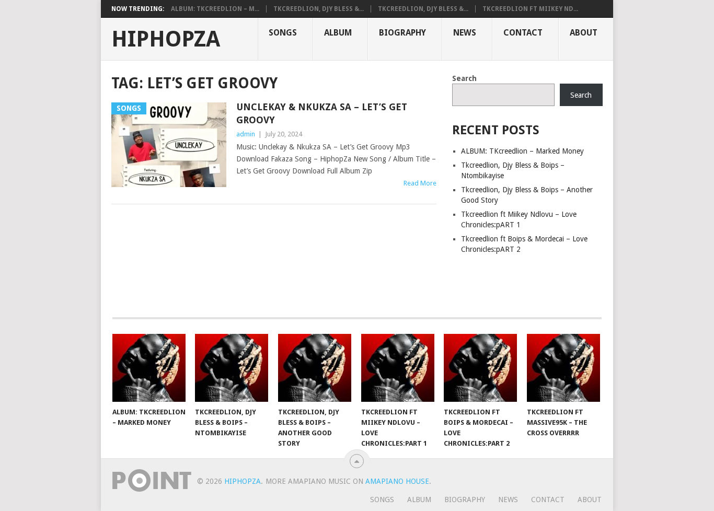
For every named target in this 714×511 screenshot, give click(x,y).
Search (464, 78)
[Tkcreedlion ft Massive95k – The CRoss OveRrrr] (563, 368)
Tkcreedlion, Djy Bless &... (318, 9)
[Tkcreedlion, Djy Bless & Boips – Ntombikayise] (231, 368)
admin (245, 134)
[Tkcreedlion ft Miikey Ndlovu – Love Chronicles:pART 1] (397, 368)
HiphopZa (165, 39)
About (583, 33)
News (464, 33)
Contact (523, 33)
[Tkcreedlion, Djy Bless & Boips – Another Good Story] (314, 368)
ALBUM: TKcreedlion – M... (215, 9)
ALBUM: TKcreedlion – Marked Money (522, 151)
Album (338, 33)
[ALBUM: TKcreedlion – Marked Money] (149, 368)
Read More (420, 183)
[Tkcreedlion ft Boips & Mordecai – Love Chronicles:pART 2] (480, 368)
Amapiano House (397, 481)
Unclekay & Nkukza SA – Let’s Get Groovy (321, 113)
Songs (283, 33)
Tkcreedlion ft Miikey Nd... (530, 9)
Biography (402, 33)
